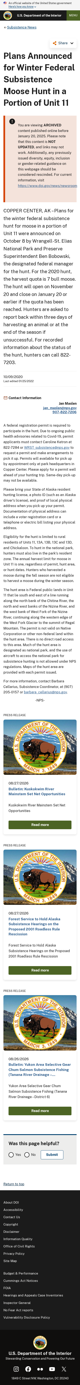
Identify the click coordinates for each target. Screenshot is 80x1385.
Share (63, 43)
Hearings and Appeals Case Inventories (33, 1295)
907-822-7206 (64, 412)
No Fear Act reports (18, 1310)
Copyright (10, 1224)
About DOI (11, 1202)
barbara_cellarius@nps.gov (45, 692)
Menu (73, 15)
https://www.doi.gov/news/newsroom (47, 186)
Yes (18, 1155)
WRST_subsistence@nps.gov (47, 448)
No (33, 1155)
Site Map (10, 1261)
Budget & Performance (20, 1273)
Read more (40, 825)
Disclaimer (11, 1231)
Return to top (13, 1184)
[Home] (7, 15)
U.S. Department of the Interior (39, 15)
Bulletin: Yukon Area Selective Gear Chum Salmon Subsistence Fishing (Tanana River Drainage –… (40, 1069)
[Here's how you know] (40, 5)
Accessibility (13, 1210)
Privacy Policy (14, 1253)
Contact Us (11, 1217)
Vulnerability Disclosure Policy (26, 1317)
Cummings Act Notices (20, 1280)
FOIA (7, 1288)
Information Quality (17, 1239)
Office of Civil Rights (19, 1246)
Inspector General (17, 1303)
